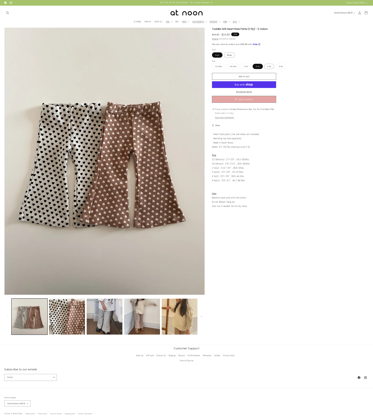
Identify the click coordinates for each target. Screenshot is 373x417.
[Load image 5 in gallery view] (180, 317)
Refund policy (30, 414)
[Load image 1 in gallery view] (29, 317)
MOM (225, 21)
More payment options (244, 91)
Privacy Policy (229, 355)
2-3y (247, 67)
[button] (7, 13)
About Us (140, 355)
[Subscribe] (53, 377)
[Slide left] (7, 316)
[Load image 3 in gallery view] (105, 317)
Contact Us (161, 355)
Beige (229, 55)
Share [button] (217, 125)
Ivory (217, 55)
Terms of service (56, 414)
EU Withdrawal (194, 355)
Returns (181, 355)
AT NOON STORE (16, 414)
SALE (235, 21)
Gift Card (150, 355)
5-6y (282, 67)
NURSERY (214, 21)
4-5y (269, 66)
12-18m (220, 67)
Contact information (85, 414)
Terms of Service (186, 360)
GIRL (168, 21)
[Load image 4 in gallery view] (142, 317)
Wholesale (207, 355)
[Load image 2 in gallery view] (67, 317)
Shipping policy (70, 414)
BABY (184, 21)
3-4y (258, 66)
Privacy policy (42, 414)
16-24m (235, 67)
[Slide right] (201, 316)
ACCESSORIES (198, 21)
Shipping (215, 39)
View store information (224, 117)
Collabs (217, 355)
